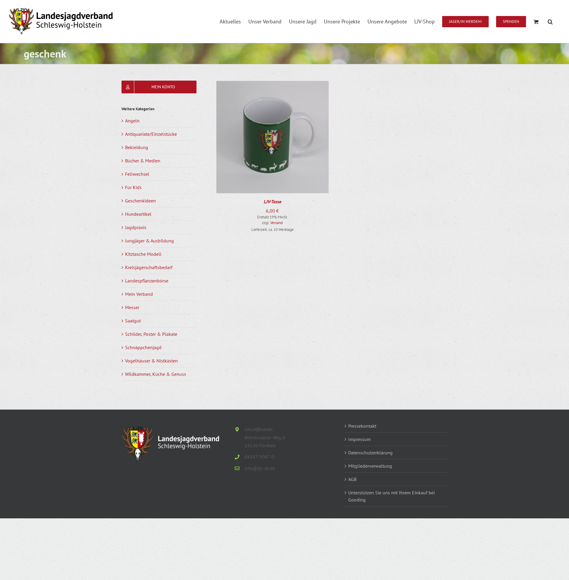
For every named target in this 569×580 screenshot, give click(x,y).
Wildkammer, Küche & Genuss (155, 374)
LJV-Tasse (272, 201)
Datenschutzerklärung (370, 453)
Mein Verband (139, 294)
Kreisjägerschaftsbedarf (148, 267)
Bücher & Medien (142, 161)
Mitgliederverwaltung (370, 466)
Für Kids (133, 187)
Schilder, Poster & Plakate (151, 334)
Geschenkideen (140, 201)
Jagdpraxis (135, 227)
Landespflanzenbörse (146, 281)
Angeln (132, 121)
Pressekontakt (362, 426)
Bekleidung (136, 147)
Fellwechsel (137, 174)
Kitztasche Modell (143, 254)
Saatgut (133, 321)
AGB (352, 479)
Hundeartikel (138, 214)
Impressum (359, 439)
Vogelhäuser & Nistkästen (151, 361)
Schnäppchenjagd (143, 347)
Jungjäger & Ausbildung (149, 241)
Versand (276, 222)
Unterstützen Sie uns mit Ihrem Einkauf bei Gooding (391, 496)
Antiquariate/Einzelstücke (151, 134)
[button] (550, 21)
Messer (132, 307)
